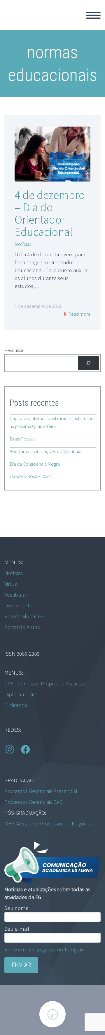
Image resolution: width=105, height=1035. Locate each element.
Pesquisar (14, 350)
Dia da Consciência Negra (35, 464)
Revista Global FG (23, 616)
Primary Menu (93, 15)
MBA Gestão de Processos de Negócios (48, 823)
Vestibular (15, 594)
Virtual (11, 583)
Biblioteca (15, 705)
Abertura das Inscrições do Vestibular (46, 451)
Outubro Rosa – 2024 (30, 476)
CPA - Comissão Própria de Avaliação (45, 683)
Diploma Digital (21, 694)
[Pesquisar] (88, 363)
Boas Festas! (23, 439)
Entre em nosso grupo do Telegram (45, 949)
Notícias (23, 244)
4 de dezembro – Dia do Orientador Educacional (50, 213)
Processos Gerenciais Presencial (40, 790)
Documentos (19, 605)
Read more (78, 314)
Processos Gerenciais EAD (33, 801)
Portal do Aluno (22, 626)
